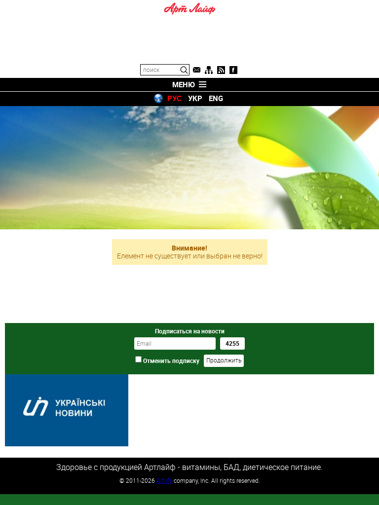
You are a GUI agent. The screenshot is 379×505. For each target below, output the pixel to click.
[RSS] (221, 70)
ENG (216, 98)
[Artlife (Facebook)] (233, 70)
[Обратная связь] (196, 70)
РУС (174, 98)
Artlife (164, 480)
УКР (195, 98)
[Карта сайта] (209, 70)
